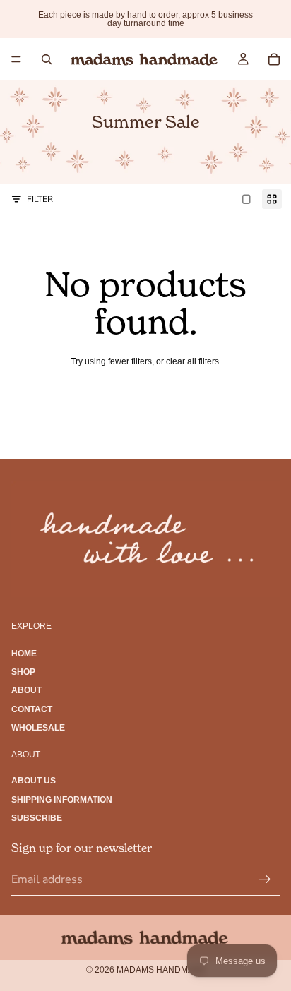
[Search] (46, 59)
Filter (40, 199)
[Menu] (16, 59)
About (26, 690)
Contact (31, 709)
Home (24, 653)
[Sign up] (265, 879)
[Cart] (274, 59)
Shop (23, 671)
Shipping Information (61, 799)
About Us (33, 781)
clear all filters (192, 361)
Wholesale (38, 728)
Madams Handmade (161, 970)
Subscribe (36, 818)
